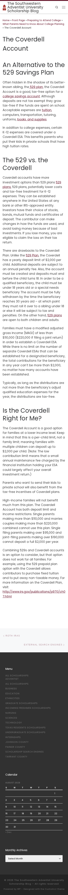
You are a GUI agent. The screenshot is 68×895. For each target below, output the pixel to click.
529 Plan (32, 255)
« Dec (8, 832)
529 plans (54, 315)
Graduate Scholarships (21, 703)
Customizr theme (55, 889)
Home (6, 20)
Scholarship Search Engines (24, 751)
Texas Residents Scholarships (25, 727)
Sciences (11, 717)
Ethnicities (12, 698)
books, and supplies (32, 119)
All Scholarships (17, 675)
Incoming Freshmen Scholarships (28, 707)
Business (11, 688)
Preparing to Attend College (44, 20)
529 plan (36, 87)
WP (19, 889)
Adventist (12, 678)
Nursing (10, 712)
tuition (46, 110)
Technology (13, 722)
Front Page (18, 20)
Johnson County (17, 742)
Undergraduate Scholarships (25, 732)
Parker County (15, 746)
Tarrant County (16, 756)
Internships (13, 737)
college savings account (21, 96)
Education (12, 693)
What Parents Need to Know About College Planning (33, 24)
